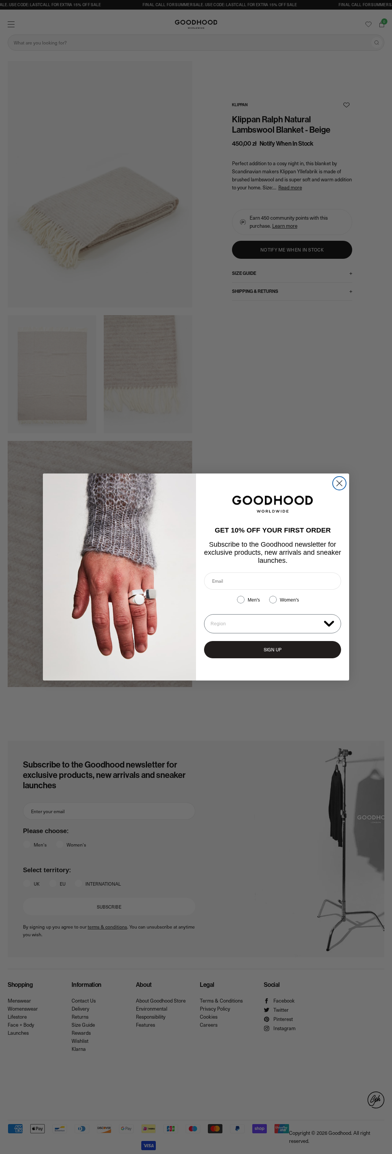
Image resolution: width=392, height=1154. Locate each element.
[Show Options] (329, 623)
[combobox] (265, 624)
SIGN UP (272, 649)
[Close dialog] (339, 483)
